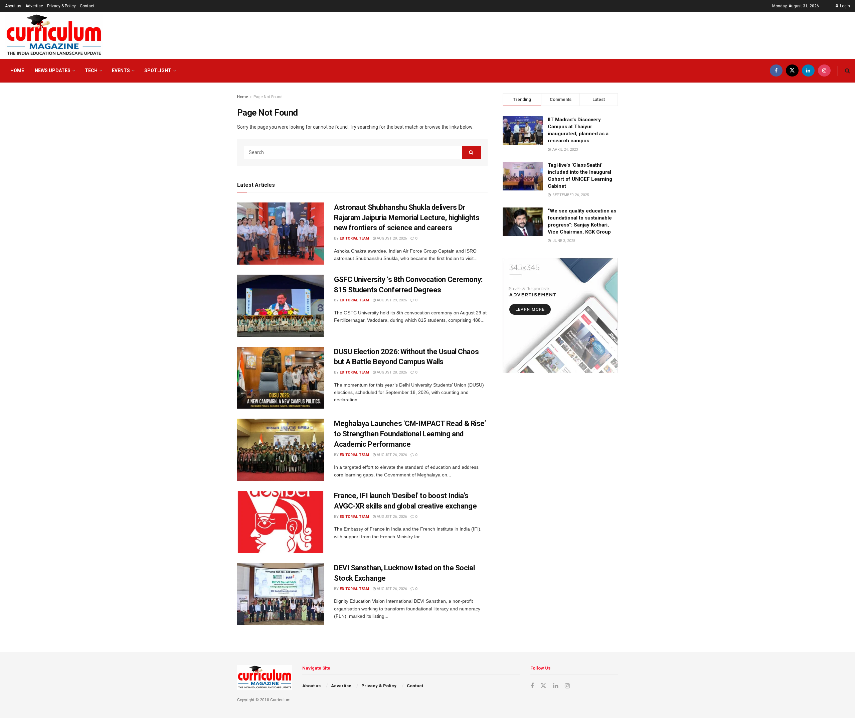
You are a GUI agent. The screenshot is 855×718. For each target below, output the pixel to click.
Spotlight (157, 70)
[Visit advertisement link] (560, 315)
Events (121, 70)
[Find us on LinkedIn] (808, 71)
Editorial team (354, 238)
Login (844, 6)
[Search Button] (847, 71)
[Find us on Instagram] (824, 71)
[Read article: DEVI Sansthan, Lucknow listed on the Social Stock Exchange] (280, 594)
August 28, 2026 (391, 372)
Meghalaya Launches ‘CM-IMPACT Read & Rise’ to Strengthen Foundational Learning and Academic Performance (410, 433)
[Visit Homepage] (54, 35)
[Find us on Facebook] (776, 71)
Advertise (34, 6)
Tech (91, 70)
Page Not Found (268, 97)
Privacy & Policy (61, 6)
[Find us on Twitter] (792, 71)
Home (17, 70)
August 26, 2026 (391, 455)
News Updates (52, 70)
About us (13, 6)
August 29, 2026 (391, 238)
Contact (87, 6)
